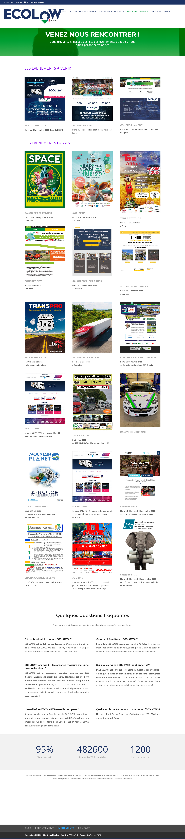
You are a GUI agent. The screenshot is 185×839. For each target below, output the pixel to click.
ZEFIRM (38, 835)
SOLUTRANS (32, 428)
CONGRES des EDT (131, 125)
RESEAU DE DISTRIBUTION (136, 12)
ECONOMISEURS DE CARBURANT (110, 12)
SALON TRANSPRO (36, 357)
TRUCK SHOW (80, 435)
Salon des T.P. (128, 574)
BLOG (28, 827)
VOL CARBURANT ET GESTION (85, 12)
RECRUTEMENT (44, 827)
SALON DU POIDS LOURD (87, 357)
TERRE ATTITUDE (130, 218)
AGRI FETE (78, 213)
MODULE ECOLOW (65, 12)
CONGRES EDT (33, 281)
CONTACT (168, 12)
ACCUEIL (50, 12)
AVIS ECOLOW (156, 12)
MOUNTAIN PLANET (36, 506)
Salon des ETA (128, 506)
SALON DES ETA (82, 125)
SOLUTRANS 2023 (35, 125)
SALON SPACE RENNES (38, 213)
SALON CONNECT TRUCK (87, 281)
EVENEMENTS (65, 827)
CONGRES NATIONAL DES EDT (138, 357)
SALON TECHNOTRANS (134, 286)
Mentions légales (51, 835)
